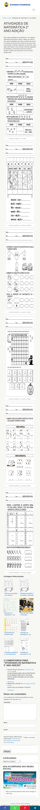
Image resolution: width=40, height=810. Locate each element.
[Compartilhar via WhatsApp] (15, 808)
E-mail (6, 729)
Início (4, 18)
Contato (12, 803)
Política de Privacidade (23, 803)
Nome (6, 722)
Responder (10, 682)
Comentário (7, 702)
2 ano (9, 18)
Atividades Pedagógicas (13, 805)
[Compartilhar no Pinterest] (25, 808)
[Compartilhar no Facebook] (5, 808)
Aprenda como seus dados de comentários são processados (12, 740)
